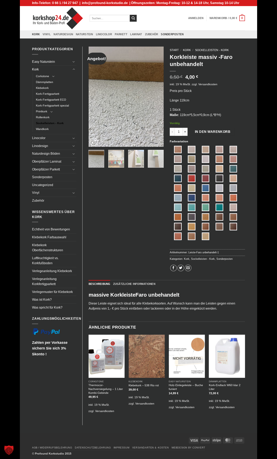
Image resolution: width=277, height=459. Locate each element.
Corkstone (42, 76)
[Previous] (95, 97)
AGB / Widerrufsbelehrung (52, 447)
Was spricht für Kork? (47, 307)
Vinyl (47, 34)
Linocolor (104, 34)
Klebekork (42, 87)
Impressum (122, 447)
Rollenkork (42, 117)
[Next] (157, 97)
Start (174, 50)
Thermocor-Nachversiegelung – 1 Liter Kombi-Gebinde (105, 388)
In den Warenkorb (212, 131)
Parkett (121, 34)
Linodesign (40, 146)
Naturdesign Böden (46, 153)
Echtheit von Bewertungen (51, 229)
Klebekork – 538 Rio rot (144, 385)
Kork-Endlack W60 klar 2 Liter (224, 387)
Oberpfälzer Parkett (46, 169)
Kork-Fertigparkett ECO (51, 99)
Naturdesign (63, 34)
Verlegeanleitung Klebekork (52, 271)
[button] (195, 18)
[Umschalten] (73, 61)
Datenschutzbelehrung (93, 447)
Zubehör (151, 34)
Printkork (41, 111)
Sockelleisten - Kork (50, 123)
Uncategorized (42, 185)
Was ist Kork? (42, 299)
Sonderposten (172, 34)
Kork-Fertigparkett (47, 93)
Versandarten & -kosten (150, 447)
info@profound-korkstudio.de (105, 3)
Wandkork (42, 129)
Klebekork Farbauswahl (49, 237)
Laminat (136, 34)
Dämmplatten (44, 82)
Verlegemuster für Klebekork (52, 292)
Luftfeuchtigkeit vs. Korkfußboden (45, 260)
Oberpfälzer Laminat (46, 161)
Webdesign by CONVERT (188, 447)
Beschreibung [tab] (99, 283)
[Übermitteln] (133, 18)
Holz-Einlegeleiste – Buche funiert (186, 387)
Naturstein (84, 34)
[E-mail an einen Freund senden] (188, 268)
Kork (36, 34)
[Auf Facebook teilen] (173, 268)
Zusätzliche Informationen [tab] (134, 283)
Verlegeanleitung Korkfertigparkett (44, 281)
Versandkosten (207, 84)
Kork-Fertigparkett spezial (52, 105)
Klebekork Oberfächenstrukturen (47, 247)
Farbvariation (179, 141)
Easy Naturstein (43, 61)
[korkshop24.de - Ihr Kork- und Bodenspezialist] (58, 18)
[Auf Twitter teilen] (180, 268)
